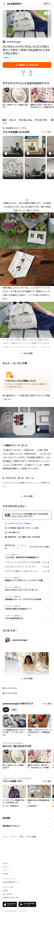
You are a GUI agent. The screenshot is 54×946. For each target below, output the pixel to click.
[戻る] (4, 3)
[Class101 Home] (14, 3)
